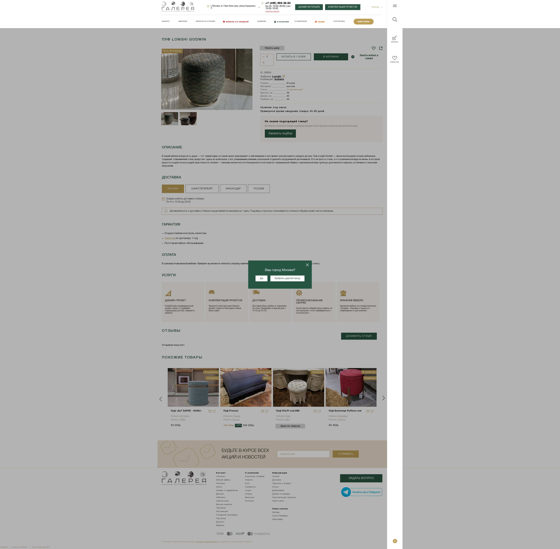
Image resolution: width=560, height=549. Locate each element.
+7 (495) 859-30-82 (278, 3)
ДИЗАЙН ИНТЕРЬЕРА (309, 7)
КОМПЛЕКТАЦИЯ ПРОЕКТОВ (342, 7)
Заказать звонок (272, 11)
